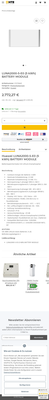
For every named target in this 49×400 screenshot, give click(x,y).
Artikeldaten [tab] (25, 149)
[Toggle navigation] (3, 1)
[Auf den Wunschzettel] (42, 20)
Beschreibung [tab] (8, 149)
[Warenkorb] (45, 2)
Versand (19, 100)
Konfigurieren (25, 385)
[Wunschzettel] (40, 2)
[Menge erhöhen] (44, 120)
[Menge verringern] (4, 120)
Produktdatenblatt (32, 292)
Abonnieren (38, 337)
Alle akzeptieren (25, 378)
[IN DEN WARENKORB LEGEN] (24, 127)
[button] (36, 2)
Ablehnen (25, 391)
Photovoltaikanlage (17, 86)
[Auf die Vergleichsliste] (36, 20)
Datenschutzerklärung (14, 327)
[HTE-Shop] (10, 2)
